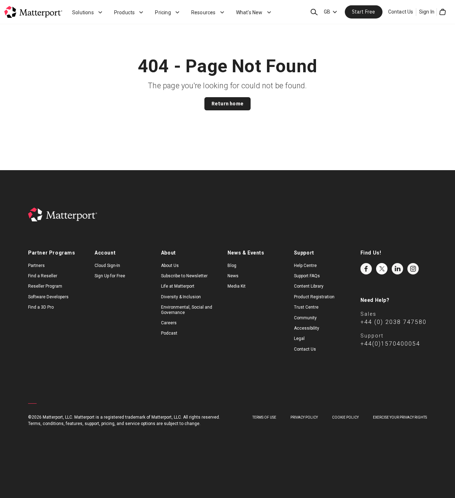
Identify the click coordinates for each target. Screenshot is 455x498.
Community (305, 317)
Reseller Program (45, 286)
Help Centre (305, 265)
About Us (170, 265)
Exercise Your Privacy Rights (400, 417)
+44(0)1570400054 (390, 343)
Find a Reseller (42, 275)
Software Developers (48, 296)
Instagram (413, 268)
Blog (232, 265)
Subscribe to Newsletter (184, 275)
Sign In (426, 12)
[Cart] (442, 12)
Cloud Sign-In (107, 265)
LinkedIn (397, 268)
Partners (36, 265)
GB (327, 12)
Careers (169, 322)
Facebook (366, 268)
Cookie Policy (345, 417)
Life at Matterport (177, 286)
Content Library (308, 286)
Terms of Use (264, 417)
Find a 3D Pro (41, 307)
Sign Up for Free (110, 275)
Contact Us (400, 12)
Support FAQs (307, 275)
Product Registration (314, 296)
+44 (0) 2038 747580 (393, 322)
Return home (227, 103)
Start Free (363, 12)
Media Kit (237, 286)
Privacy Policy (304, 417)
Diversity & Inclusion (181, 296)
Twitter (381, 268)
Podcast (169, 333)
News (233, 275)
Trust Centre (306, 307)
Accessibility (306, 328)
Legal (299, 338)
